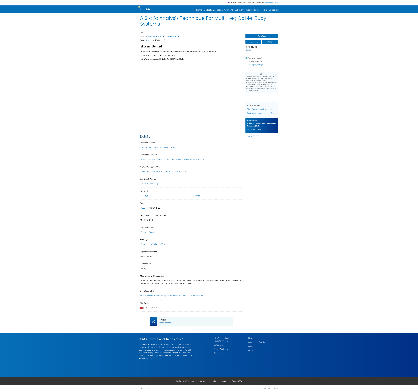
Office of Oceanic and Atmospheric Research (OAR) (261, 125)
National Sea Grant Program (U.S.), (190, 159)
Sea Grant (145, 171)
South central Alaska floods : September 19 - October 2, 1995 (261, 113)
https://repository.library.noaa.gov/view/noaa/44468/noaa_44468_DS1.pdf (171, 295)
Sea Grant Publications (256, 129)
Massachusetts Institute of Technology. (157, 159)
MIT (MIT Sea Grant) (149, 183)
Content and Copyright (257, 342)
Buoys (145, 195)
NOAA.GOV (266, 388)
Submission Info (253, 10)
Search (275, 10)
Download (261, 36)
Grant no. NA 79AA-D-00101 (154, 244)
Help (265, 10)
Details (248, 50)
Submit (238, 10)
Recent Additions (225, 10)
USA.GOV (276, 388)
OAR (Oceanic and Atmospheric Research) (169, 171)
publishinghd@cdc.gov (254, 64)
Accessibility (237, 381)
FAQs (250, 350)
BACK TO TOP (253, 136)
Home (199, 10)
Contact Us (252, 346)
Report (149, 40)
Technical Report (148, 232)
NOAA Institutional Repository (159, 339)
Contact (203, 381)
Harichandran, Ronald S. (153, 36)
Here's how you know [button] (271, 3)
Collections (209, 10)
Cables (197, 195)
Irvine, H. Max (173, 36)
